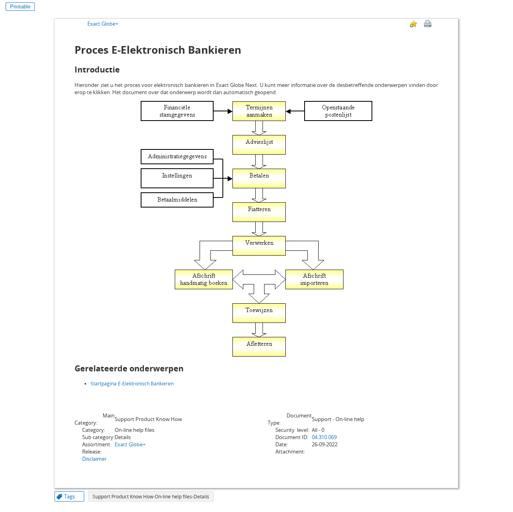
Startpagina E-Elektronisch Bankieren (132, 383)
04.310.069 (324, 437)
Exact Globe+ (102, 23)
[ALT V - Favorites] (414, 24)
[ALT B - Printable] (428, 24)
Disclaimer (94, 458)
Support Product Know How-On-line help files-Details (151, 496)
